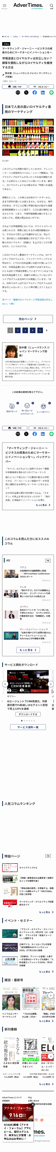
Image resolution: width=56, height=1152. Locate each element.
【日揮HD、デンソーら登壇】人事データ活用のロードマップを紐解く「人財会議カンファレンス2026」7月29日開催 (36, 961)
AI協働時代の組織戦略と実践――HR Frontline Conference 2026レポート (35, 573)
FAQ (30, 1097)
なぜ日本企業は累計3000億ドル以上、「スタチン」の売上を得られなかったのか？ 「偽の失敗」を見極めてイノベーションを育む (27, 496)
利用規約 (6, 1100)
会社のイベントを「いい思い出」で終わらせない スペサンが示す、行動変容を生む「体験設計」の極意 (36, 614)
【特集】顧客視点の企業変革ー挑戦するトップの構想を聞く (36, 879)
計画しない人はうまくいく (29, 1064)
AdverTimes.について (12, 1097)
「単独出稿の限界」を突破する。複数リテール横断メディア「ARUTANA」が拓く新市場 (36, 891)
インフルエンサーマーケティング (10, 1015)
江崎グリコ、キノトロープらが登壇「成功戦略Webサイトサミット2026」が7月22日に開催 (35, 947)
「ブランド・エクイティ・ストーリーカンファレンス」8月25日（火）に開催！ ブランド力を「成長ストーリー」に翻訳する (36, 934)
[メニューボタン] (4, 6)
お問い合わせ (33, 1100)
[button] (18, 92)
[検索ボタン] (51, 6)
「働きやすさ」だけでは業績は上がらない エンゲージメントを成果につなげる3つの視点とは (35, 593)
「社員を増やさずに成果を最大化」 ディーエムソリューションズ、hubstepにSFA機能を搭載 (36, 635)
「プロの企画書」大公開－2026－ (30, 1015)
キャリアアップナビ (28, 867)
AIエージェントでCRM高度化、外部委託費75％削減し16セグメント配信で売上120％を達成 (27, 704)
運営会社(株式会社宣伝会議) (40, 1104)
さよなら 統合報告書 (11, 1064)
